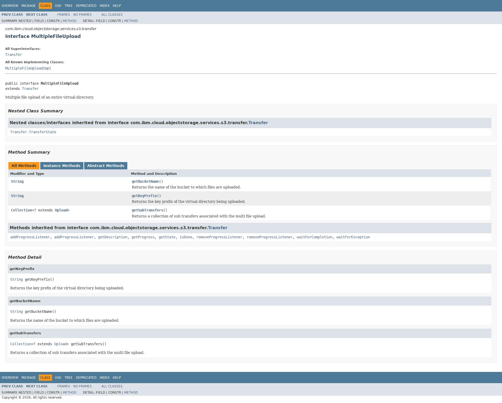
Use (58, 6)
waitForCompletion (314, 237)
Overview (10, 6)
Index (105, 6)
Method (69, 21)
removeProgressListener (219, 237)
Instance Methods (61, 166)
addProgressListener (30, 237)
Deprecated (86, 6)
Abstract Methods (105, 166)
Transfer (13, 55)
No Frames (82, 14)
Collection (21, 210)
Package (28, 6)
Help (117, 6)
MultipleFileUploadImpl (28, 68)
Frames (63, 14)
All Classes (112, 14)
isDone (186, 237)
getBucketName (145, 181)
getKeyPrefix (144, 196)
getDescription (112, 237)
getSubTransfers (147, 210)
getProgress (143, 237)
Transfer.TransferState (33, 132)
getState (167, 237)
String (17, 181)
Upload (61, 210)
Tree (69, 6)
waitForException (353, 237)
